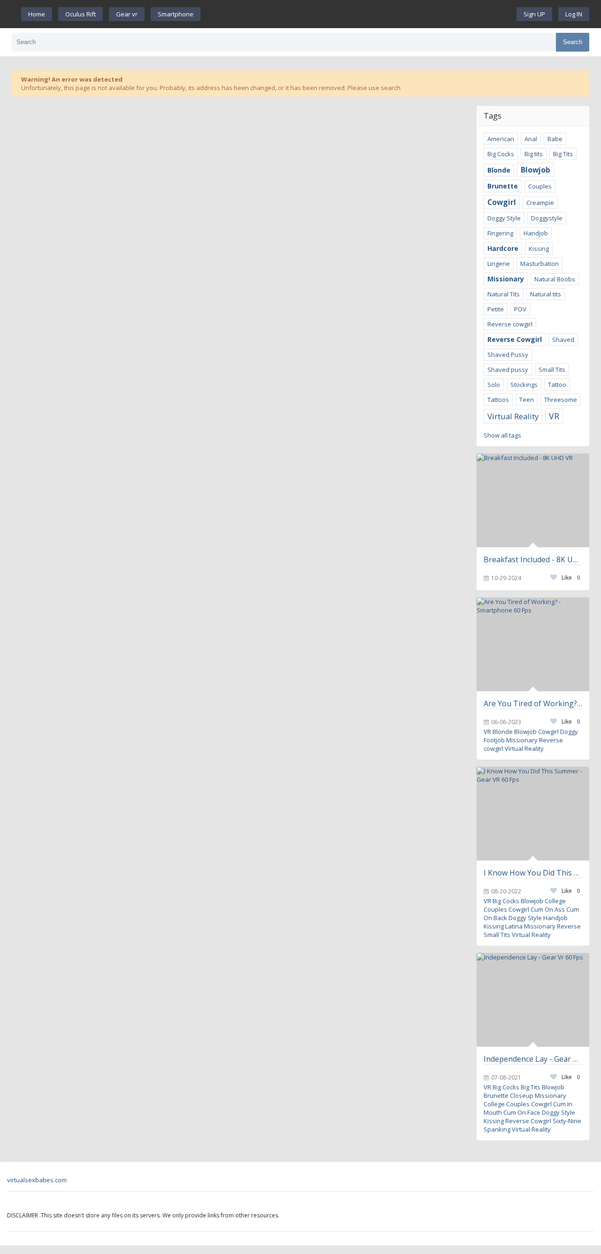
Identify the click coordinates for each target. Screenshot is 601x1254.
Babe (554, 139)
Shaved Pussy (507, 354)
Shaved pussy (507, 369)
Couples (540, 186)
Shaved (563, 339)
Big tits (533, 154)
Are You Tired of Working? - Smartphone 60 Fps (533, 703)
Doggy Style (504, 218)
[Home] (359, 14)
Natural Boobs (554, 279)
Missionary (505, 278)
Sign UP (534, 14)
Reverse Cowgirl (514, 339)
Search (572, 41)
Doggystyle (546, 218)
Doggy (569, 731)
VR (554, 416)
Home (36, 14)
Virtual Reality (513, 416)
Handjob (536, 233)
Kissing (539, 248)
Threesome (560, 399)
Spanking (497, 1129)
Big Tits (563, 154)
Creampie (540, 202)
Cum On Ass (548, 909)
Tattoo (557, 384)
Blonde (498, 170)
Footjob (494, 740)
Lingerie (498, 263)
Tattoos (498, 399)
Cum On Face (521, 1112)
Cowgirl (501, 202)
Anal (530, 139)
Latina (514, 926)
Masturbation (539, 263)
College (555, 901)
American (500, 139)
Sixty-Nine (567, 1121)
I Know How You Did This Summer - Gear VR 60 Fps (533, 873)
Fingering (500, 233)
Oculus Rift (80, 14)
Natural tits (545, 294)
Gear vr (127, 14)
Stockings (524, 384)
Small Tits (552, 369)
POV (520, 309)
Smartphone (175, 14)
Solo (493, 384)
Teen (526, 399)
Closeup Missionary (538, 1095)
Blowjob (535, 170)
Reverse (569, 926)
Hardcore (502, 248)
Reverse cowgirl (509, 324)
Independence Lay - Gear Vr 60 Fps (533, 1059)
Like (571, 578)
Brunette (502, 185)
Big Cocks (500, 154)
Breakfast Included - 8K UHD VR (533, 559)
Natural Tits (503, 294)
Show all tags (502, 435)
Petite (495, 309)
